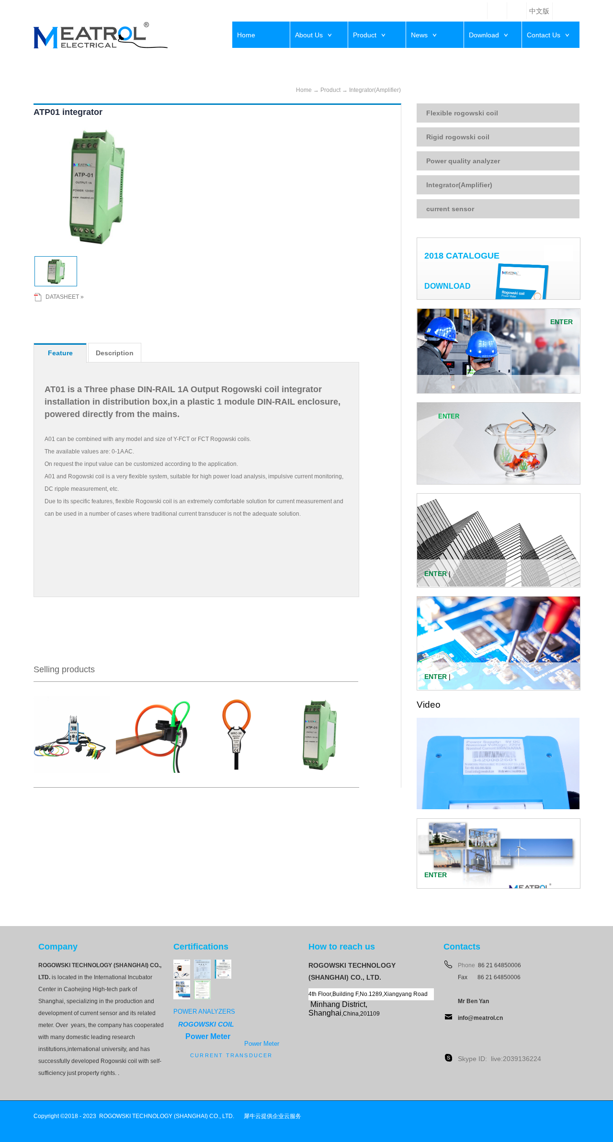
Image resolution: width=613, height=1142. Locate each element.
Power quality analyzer (463, 161)
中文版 (539, 11)
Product (330, 90)
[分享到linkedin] (497, 10)
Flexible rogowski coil (462, 113)
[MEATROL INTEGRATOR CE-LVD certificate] (202, 984)
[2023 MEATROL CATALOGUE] (181, 964)
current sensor (450, 209)
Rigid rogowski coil (457, 137)
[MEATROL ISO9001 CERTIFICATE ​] (223, 964)
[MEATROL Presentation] (181, 984)
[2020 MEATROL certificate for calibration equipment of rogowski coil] (202, 964)
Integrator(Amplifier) (375, 90)
